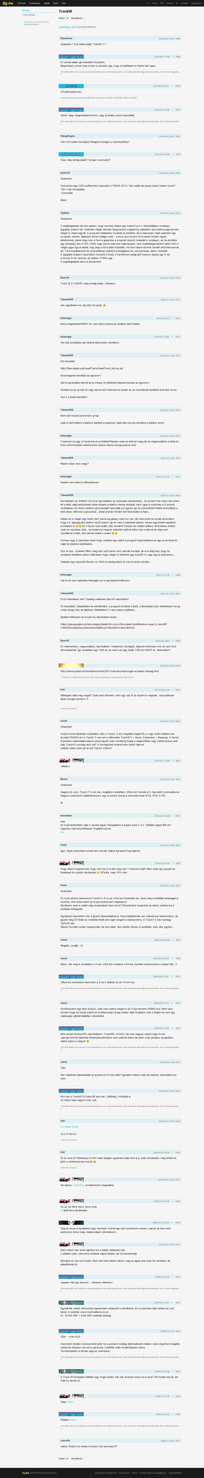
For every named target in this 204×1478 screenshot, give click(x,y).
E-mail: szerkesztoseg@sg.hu (153, 1473)
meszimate (66, 815)
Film (64, 3)
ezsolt (63, 721)
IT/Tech (22, 3)
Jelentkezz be (29, 22)
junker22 (65, 172)
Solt (62, 689)
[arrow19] (71, 1223)
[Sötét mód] (177, 3)
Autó (55, 3)
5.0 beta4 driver (69, 1126)
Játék (47, 3)
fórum (154, 3)
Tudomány (34, 3)
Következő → (78, 18)
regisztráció (196, 3)
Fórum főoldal (29, 15)
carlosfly (65, 1440)
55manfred (66, 38)
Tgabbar (64, 213)
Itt (61, 1210)
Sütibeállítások (175, 1473)
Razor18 (64, 277)
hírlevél (170, 3)
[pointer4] (71, 760)
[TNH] (71, 86)
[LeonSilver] (71, 56)
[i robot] (71, 1303)
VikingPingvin (67, 136)
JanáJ (63, 939)
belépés (184, 3)
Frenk (63, 845)
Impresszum (124, 1473)
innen (73, 1419)
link (62, 832)
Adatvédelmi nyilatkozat (105, 1473)
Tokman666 (66, 299)
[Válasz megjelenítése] (173, 57)
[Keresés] (148, 3)
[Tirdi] (71, 154)
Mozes (64, 779)
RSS (162, 3)
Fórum (135, 1473)
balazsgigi (65, 318)
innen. (70, 1401)
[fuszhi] (71, 665)
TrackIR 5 (78, 1185)
